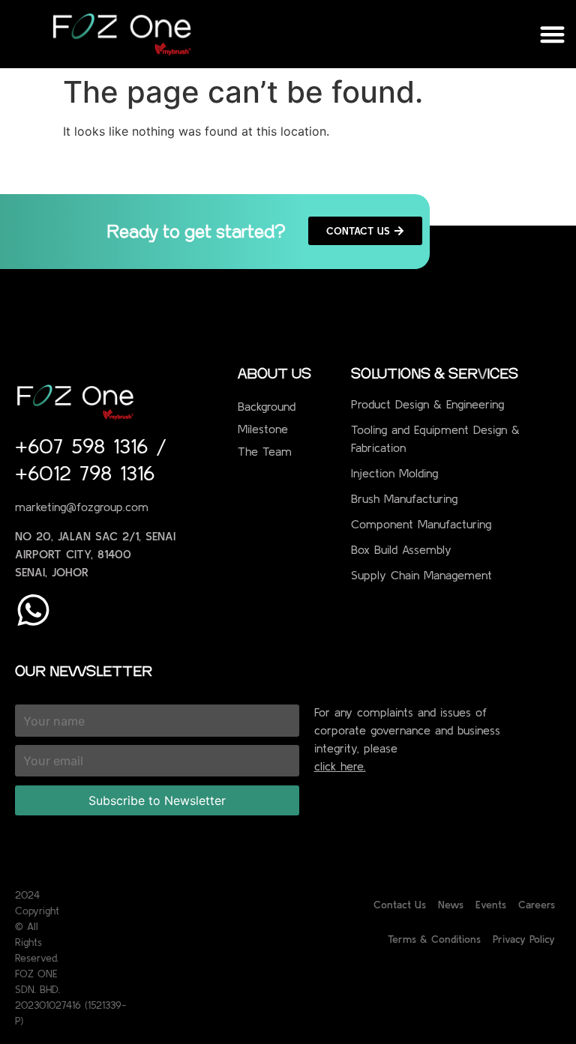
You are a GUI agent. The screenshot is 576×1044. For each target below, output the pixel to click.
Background (267, 406)
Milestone (263, 428)
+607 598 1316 (85, 446)
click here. (340, 766)
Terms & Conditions (434, 939)
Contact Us (400, 905)
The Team (265, 451)
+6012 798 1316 (84, 473)
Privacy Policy (524, 939)
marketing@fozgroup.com (81, 506)
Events (491, 905)
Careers (536, 905)
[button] (553, 34)
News (451, 905)
